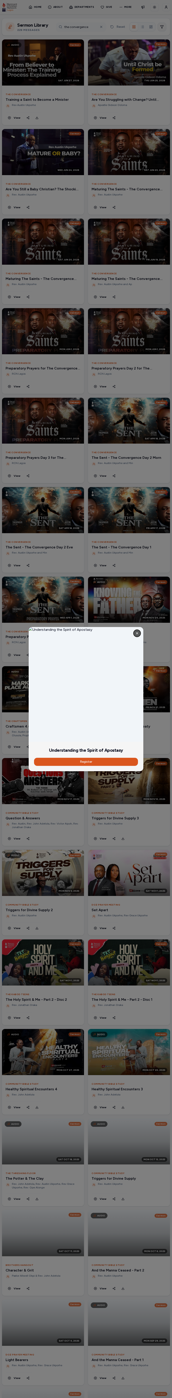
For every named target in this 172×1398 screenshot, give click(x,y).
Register (86, 762)
